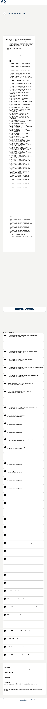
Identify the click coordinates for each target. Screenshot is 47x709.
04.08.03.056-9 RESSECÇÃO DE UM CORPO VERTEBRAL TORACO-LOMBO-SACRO (19, 137)
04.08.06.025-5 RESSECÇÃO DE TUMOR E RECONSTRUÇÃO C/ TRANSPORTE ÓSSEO (19, 245)
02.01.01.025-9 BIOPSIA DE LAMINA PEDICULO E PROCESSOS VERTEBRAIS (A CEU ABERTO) (20, 71)
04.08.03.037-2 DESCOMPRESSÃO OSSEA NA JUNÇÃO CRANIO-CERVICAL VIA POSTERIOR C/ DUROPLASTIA (19, 117)
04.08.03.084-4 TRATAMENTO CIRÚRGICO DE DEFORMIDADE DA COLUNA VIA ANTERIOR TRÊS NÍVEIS (20, 207)
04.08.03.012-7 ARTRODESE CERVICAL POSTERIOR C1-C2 (21, 105)
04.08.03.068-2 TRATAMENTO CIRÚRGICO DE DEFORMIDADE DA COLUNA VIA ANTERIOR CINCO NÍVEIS (20, 168)
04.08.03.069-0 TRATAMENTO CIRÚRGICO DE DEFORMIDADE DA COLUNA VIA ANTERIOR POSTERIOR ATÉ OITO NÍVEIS (19, 172)
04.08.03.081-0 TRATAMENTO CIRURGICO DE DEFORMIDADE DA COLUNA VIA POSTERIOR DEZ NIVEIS (20, 196)
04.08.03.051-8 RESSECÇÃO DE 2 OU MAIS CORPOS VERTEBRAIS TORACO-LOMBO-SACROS (21, 121)
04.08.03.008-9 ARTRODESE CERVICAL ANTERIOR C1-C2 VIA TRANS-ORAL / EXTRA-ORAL (21, 99)
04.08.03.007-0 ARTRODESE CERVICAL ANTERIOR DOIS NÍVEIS (20, 96)
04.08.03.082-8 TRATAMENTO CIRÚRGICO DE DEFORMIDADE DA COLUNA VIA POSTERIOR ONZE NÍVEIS (20, 200)
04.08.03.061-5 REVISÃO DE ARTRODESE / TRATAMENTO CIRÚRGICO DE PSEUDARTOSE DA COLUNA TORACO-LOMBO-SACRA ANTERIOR (20, 140)
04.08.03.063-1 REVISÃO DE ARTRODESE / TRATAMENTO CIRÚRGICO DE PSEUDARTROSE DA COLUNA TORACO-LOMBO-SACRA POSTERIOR (20, 148)
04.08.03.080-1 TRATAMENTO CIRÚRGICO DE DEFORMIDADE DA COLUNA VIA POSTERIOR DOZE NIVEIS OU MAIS (20, 192)
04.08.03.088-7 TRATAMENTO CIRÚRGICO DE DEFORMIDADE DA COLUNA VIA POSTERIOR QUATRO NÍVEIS (21, 223)
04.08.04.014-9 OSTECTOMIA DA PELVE (18, 234)
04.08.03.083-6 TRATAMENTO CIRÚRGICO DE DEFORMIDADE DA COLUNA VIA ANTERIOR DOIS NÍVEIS (20, 204)
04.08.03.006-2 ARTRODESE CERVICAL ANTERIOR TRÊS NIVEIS (20, 93)
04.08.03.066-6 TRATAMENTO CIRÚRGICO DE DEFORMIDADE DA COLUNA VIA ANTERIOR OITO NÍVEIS (20, 160)
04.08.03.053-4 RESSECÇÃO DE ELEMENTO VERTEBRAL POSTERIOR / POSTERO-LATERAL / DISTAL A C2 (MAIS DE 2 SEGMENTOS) (21, 126)
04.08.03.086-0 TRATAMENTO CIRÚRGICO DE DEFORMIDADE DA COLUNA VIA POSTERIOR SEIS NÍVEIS (20, 215)
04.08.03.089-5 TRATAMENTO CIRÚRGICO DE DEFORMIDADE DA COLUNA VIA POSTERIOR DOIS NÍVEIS (20, 227)
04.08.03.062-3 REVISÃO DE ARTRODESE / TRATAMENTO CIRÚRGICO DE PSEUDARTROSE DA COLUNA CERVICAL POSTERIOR (20, 144)
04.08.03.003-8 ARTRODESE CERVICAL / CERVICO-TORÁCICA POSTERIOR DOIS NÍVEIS (20, 87)
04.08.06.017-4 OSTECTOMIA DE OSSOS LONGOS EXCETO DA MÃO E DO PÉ (20, 239)
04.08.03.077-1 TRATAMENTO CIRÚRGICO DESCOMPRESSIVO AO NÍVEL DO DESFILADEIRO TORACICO (20, 188)
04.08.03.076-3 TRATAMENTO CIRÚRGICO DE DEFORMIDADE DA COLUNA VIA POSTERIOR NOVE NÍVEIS (20, 184)
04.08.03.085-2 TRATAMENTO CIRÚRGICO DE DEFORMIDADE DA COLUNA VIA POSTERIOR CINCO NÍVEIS (20, 211)
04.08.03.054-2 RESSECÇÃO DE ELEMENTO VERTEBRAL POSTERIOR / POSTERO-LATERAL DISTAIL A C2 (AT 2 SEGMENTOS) (21, 130)
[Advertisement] (23, 23)
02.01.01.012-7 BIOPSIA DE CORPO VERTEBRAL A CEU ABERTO (20, 64)
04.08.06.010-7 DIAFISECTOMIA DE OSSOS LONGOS (21, 236)
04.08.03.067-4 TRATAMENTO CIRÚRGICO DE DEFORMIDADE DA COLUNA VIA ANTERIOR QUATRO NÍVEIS (20, 164)
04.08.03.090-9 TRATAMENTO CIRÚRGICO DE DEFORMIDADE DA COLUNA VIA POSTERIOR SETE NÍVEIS (20, 231)
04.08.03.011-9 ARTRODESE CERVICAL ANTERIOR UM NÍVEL (21, 102)
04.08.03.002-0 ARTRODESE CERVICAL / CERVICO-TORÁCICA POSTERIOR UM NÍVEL (20, 84)
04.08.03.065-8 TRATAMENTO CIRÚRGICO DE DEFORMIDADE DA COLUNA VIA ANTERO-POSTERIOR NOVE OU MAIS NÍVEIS (21, 156)
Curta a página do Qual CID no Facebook (11, 32)
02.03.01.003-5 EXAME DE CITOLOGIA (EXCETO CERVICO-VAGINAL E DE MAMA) (20, 74)
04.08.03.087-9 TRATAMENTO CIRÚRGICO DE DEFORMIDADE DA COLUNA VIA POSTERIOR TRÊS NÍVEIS (20, 219)
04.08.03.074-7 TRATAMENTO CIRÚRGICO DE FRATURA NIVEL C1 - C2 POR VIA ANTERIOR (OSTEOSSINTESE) (19, 180)
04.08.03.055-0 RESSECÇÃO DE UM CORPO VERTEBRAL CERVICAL (19, 134)
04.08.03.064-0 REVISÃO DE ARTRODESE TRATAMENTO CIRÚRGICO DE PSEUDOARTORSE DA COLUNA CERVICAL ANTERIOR (20, 152)
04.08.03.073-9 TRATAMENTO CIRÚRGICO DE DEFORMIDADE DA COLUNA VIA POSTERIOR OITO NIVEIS (20, 176)
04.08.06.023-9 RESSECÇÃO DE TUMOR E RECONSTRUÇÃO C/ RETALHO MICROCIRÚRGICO (20, 242)
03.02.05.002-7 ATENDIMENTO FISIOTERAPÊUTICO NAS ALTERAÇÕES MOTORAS (20, 81)
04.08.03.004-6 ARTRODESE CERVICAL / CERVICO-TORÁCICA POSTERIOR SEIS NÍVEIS (20, 90)
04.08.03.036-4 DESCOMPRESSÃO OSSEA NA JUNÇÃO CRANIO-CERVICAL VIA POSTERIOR (19, 114)
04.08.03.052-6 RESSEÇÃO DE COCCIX (18, 123)
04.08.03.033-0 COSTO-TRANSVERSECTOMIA (19, 107)
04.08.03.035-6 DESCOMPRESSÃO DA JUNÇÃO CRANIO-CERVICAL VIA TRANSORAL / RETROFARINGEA (20, 110)
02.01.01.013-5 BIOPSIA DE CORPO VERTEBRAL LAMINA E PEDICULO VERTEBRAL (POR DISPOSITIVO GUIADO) (21, 67)
